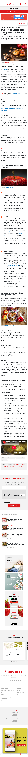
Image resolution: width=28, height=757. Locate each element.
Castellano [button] (22, 1)
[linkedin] (18, 680)
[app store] (15, 715)
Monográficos (21, 697)
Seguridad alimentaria (7, 690)
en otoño (4, 69)
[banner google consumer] (14, 17)
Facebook (5, 466)
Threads (23, 464)
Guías (19, 690)
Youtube (14, 468)
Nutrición (9, 11)
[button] (11, 661)
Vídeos (19, 695)
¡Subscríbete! (14, 505)
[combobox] (22, 495)
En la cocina (17, 11)
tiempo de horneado (13, 265)
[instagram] (13, 680)
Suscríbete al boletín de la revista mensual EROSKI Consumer (11, 496)
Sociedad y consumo (7, 701)
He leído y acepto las (12, 501)
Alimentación (14, 8)
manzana (5, 65)
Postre (5, 460)
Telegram (20, 93)
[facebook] (9, 680)
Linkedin (11, 466)
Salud (2, 692)
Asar (4, 458)
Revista (19, 688)
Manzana (11, 458)
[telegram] (7, 680)
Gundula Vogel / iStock (10, 187)
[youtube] (20, 680)
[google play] (13, 715)
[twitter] (11, 680)
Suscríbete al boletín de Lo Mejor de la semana (14, 493)
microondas (21, 458)
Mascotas (4, 703)
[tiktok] (15, 680)
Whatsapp (16, 466)
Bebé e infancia (5, 695)
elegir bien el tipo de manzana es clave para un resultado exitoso (13, 108)
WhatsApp (14, 93)
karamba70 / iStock (9, 62)
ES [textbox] (22, 495)
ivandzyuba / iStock (9, 325)
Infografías (20, 692)
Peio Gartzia (5, 42)
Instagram (17, 464)
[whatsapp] (17, 680)
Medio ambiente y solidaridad (6, 697)
